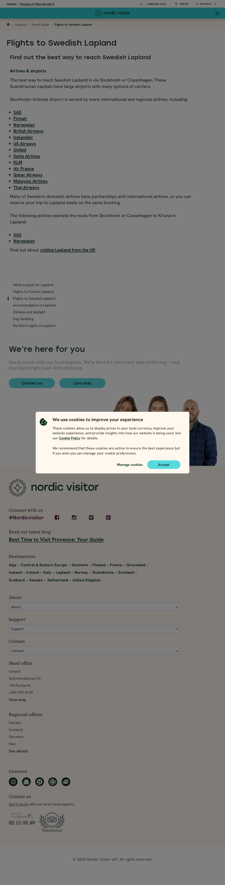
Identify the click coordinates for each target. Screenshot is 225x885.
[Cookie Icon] (43, 437)
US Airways (24, 143)
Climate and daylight (29, 312)
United (19, 150)
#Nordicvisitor (26, 518)
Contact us (32, 383)
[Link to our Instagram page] (74, 517)
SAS (17, 112)
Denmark (80, 564)
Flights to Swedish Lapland (34, 298)
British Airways (28, 131)
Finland (99, 564)
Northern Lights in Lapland (34, 326)
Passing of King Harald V (37, 4)
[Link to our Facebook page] (57, 517)
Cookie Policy (69, 438)
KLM (17, 162)
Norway (81, 572)
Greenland (136, 564)
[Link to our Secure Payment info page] (22, 818)
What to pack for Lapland (33, 285)
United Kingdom (87, 579)
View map (17, 699)
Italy (47, 572)
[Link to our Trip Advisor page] (52, 822)
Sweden (36, 579)
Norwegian (24, 125)
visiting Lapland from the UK (67, 250)
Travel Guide (40, 25)
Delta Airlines (26, 156)
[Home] (112, 13)
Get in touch (18, 804)
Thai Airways (26, 187)
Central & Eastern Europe (44, 564)
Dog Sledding (23, 319)
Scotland (126, 572)
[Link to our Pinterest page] (109, 517)
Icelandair (23, 137)
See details (18, 750)
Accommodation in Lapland (34, 305)
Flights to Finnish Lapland (33, 292)
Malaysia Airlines (30, 181)
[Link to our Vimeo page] (91, 517)
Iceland (15, 572)
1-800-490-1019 (156, 4)
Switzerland (57, 579)
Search (184, 3)
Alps (12, 564)
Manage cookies (130, 464)
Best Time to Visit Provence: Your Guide (56, 539)
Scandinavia (103, 572)
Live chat (82, 383)
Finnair (20, 118)
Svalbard (17, 579)
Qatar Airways (27, 175)
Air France (23, 168)
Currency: (206, 3)
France (116, 564)
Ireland (32, 572)
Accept (163, 464)
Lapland (20, 25)
